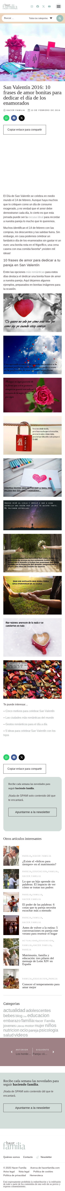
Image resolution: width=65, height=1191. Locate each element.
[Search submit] (59, 18)
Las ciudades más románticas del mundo (30, 717)
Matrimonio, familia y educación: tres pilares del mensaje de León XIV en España (38, 960)
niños (50, 1025)
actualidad (30, 941)
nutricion (11, 1030)
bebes (9, 1015)
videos (21, 1035)
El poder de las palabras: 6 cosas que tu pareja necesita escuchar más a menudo (39, 907)
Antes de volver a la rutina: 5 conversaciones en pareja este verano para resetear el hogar (40, 930)
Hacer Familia (42, 856)
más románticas (35, 272)
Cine (25, 1016)
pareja (26, 856)
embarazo (12, 1021)
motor (29, 1026)
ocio (24, 1030)
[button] (59, 6)
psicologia (48, 1030)
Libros (20, 1026)
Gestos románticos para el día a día (26, 724)
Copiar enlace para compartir (25, 129)
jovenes (9, 1026)
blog (19, 1016)
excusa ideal (36, 217)
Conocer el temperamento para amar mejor (41, 986)
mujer (39, 1025)
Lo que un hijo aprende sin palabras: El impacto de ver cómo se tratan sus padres (39, 884)
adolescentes (38, 1010)
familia (53, 871)
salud (8, 1035)
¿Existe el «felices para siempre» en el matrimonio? (39, 863)
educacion (40, 871)
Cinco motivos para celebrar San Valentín (30, 711)
